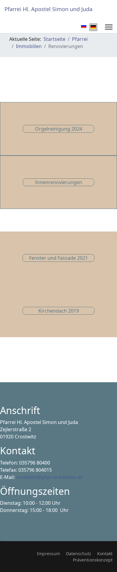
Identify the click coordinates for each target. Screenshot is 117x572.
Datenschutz (78, 553)
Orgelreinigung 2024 (58, 129)
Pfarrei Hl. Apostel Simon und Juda (48, 9)
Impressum (48, 553)
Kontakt (104, 553)
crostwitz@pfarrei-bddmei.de (49, 477)
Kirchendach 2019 (58, 310)
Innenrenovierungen (58, 182)
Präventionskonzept (92, 560)
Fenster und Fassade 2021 (58, 258)
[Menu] (108, 27)
